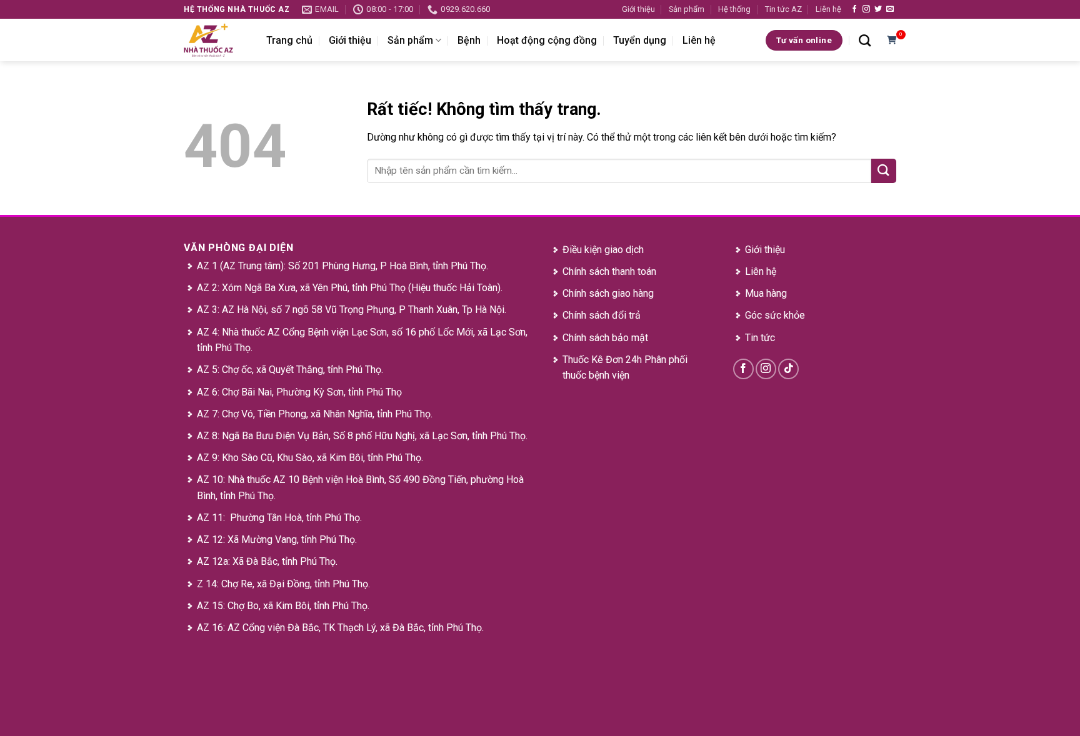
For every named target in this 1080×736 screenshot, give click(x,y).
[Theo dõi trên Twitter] (878, 9)
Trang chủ (289, 40)
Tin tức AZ (783, 9)
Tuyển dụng (639, 40)
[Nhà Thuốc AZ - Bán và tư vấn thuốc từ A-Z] (216, 39)
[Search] (865, 40)
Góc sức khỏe (775, 315)
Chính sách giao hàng (608, 293)
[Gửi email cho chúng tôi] (890, 9)
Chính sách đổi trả (601, 315)
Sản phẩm (686, 9)
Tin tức (760, 338)
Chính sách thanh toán (609, 271)
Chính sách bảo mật (605, 338)
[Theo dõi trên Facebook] (854, 9)
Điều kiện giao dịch (603, 250)
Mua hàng (766, 293)
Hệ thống (734, 9)
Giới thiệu (638, 9)
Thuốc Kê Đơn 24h (602, 360)
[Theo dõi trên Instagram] (866, 9)
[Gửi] (883, 171)
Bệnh (469, 40)
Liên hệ (828, 9)
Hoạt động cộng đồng (547, 40)
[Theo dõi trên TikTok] (788, 369)
